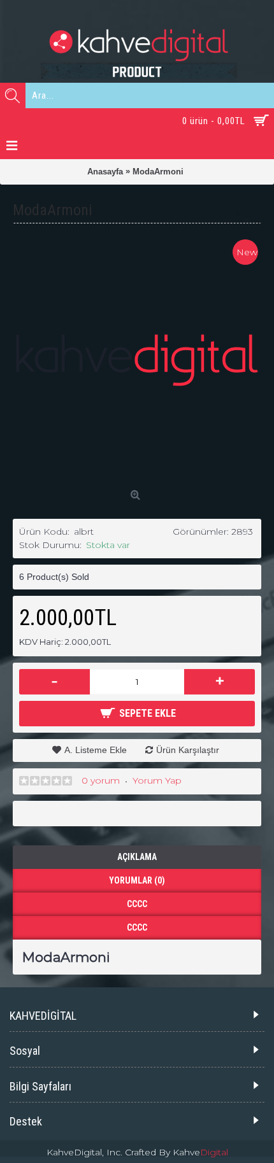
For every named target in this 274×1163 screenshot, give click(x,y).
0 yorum (101, 780)
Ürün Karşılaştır (187, 750)
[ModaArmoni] (137, 360)
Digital (214, 1152)
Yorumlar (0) (137, 880)
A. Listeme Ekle (95, 750)
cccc (137, 904)
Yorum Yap (157, 780)
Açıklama (137, 857)
